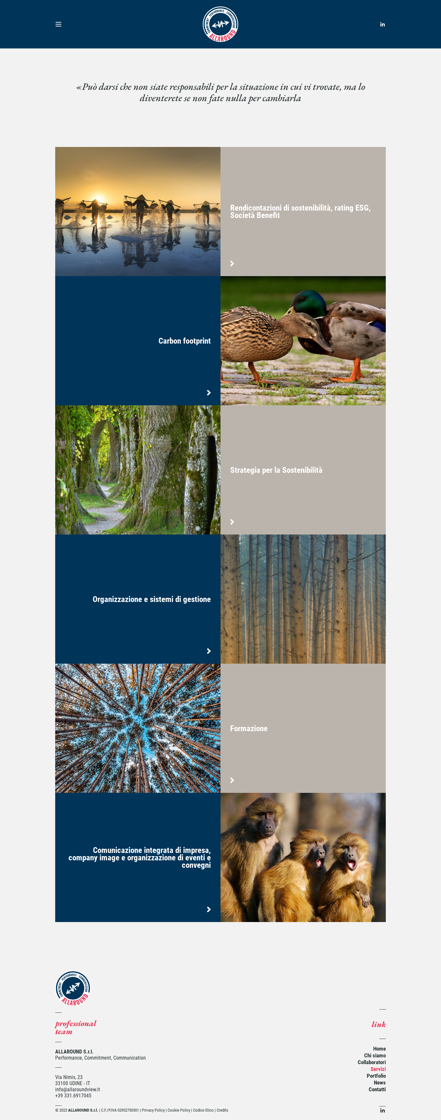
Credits (222, 1110)
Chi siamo (375, 1055)
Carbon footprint (185, 341)
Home (379, 1048)
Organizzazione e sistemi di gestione (152, 599)
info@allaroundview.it (77, 1089)
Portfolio (376, 1076)
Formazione (249, 728)
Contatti (377, 1089)
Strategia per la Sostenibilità (276, 470)
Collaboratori (372, 1062)
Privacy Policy (153, 1110)
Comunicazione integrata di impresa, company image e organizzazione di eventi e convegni (139, 857)
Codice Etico (203, 1110)
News (380, 1082)
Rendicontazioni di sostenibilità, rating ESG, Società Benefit (300, 211)
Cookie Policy (179, 1110)
